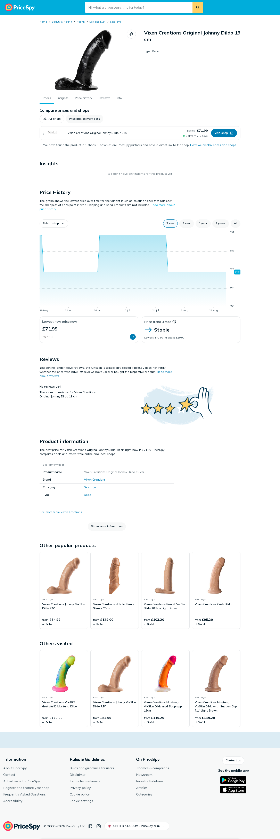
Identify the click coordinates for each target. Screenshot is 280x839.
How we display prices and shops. (213, 145)
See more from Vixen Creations (61, 512)
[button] (52, 119)
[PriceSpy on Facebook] (90, 826)
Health (80, 21)
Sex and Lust (97, 21)
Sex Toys (115, 21)
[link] (64, 590)
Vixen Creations (95, 479)
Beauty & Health (62, 21)
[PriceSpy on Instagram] (98, 826)
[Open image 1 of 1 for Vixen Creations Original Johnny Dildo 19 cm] (83, 60)
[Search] (197, 7)
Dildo (87, 495)
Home (43, 21)
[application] (140, 272)
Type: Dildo (151, 51)
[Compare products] (131, 34)
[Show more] (43, 133)
